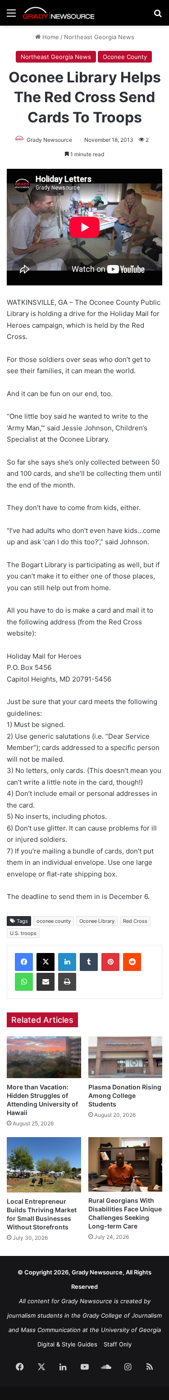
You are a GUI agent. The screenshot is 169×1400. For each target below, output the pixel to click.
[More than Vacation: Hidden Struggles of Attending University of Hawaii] (44, 1057)
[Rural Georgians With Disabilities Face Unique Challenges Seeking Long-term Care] (125, 1164)
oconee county (54, 921)
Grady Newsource (49, 139)
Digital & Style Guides (67, 1344)
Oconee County (125, 56)
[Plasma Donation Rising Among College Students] (125, 1057)
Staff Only (118, 1344)
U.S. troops (23, 933)
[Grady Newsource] (59, 12)
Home (50, 37)
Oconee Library (96, 921)
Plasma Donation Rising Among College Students (124, 1095)
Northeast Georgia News (99, 37)
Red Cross (135, 921)
